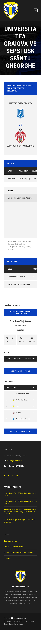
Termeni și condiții (10, 541)
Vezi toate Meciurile (20, 371)
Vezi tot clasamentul (20, 431)
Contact (7, 558)
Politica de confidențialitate (13, 547)
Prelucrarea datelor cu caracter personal (18, 552)
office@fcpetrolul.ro (14, 461)
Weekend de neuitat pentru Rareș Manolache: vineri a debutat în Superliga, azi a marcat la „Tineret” (20, 511)
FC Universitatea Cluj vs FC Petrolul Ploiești (20, 312)
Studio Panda (21, 618)
